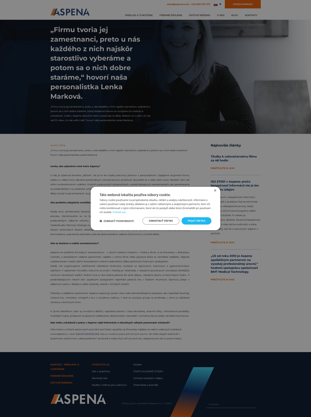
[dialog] (155, 208)
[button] (117, 221)
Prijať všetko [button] (196, 220)
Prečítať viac (119, 212)
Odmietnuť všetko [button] (161, 220)
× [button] (215, 190)
